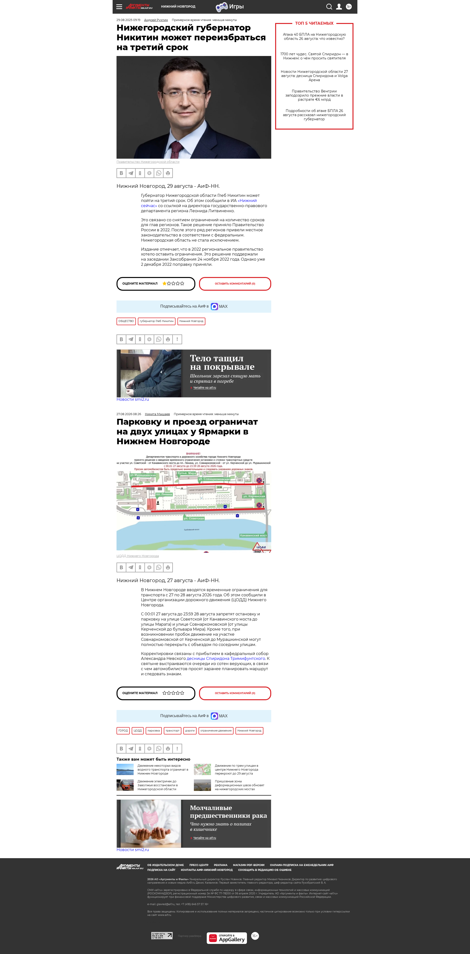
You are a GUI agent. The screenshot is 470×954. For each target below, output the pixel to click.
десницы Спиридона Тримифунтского (226, 658)
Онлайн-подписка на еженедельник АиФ (302, 865)
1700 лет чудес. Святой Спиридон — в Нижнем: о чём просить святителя (314, 56)
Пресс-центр (198, 865)
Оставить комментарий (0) (235, 283)
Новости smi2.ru (133, 399)
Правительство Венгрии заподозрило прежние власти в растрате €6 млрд (314, 95)
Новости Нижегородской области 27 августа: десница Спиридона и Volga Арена (314, 76)
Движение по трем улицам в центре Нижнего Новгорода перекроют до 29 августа (236, 769)
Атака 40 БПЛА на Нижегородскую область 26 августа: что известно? (314, 37)
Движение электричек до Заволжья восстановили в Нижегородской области (158, 785)
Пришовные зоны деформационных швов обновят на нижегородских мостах (239, 785)
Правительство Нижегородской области (148, 162)
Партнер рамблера (189, 935)
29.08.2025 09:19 (128, 20)
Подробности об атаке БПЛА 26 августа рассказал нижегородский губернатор (314, 115)
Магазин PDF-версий (248, 865)
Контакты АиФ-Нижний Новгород (207, 870)
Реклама (220, 865)
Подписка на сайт (161, 870)
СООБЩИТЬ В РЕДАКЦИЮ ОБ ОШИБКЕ (265, 870)
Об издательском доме (165, 865)
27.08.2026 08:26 (129, 414)
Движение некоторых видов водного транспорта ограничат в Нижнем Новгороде (163, 769)
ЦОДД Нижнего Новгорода (138, 556)
